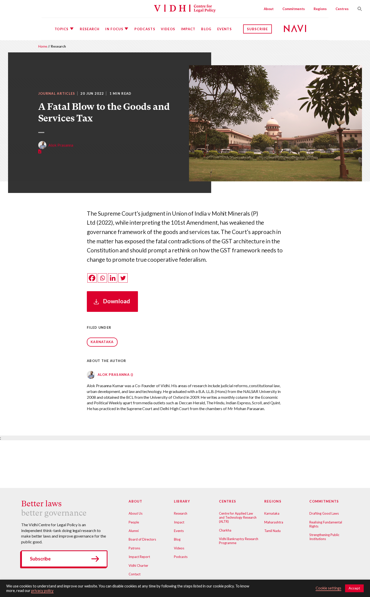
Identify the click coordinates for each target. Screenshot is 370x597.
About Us (135, 513)
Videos (168, 29)
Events (224, 29)
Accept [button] (354, 588)
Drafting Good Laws (324, 513)
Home (42, 46)
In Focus (114, 29)
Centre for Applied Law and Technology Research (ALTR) (237, 517)
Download (116, 301)
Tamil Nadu (272, 531)
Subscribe (257, 29)
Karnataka (102, 342)
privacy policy (42, 590)
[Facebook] (92, 278)
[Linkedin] (112, 278)
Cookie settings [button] (328, 588)
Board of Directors (142, 539)
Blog (206, 29)
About (269, 9)
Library (182, 501)
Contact (134, 574)
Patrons (134, 548)
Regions (320, 9)
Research (89, 29)
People (134, 522)
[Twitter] (123, 278)
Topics (62, 29)
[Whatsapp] (102, 278)
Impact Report (139, 557)
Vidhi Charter (138, 565)
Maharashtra (273, 522)
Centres (342, 9)
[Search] (357, 9)
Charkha (225, 530)
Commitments (293, 9)
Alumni (134, 531)
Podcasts (144, 29)
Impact (188, 29)
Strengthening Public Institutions (324, 537)
